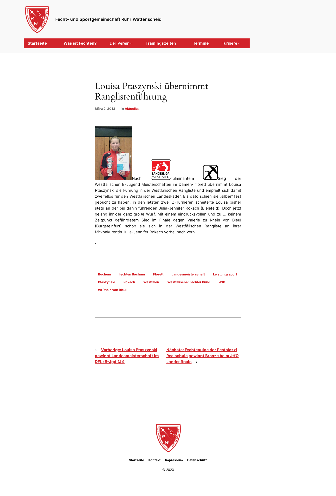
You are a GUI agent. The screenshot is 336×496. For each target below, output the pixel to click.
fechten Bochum (132, 274)
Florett (158, 274)
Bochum (104, 274)
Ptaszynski (106, 282)
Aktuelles (132, 109)
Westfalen (151, 282)
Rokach (129, 282)
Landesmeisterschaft (188, 274)
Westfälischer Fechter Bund (188, 282)
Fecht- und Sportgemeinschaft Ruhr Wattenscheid (108, 19)
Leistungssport (225, 274)
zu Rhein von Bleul (112, 290)
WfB (222, 282)
